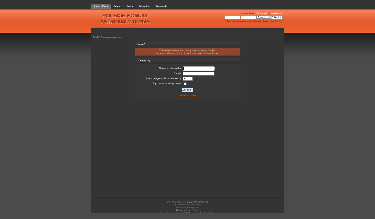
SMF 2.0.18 (172, 202)
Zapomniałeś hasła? (187, 95)
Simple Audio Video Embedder (187, 204)
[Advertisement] (187, 149)
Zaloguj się (261, 13)
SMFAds (179, 207)
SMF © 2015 (185, 202)
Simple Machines (200, 202)
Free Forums (193, 207)
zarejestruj (276, 13)
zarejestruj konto (178, 53)
